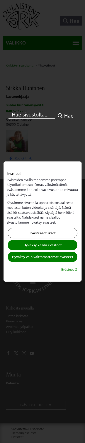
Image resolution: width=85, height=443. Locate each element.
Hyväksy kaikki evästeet (43, 245)
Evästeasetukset (43, 233)
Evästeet (69, 269)
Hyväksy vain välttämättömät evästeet (42, 257)
